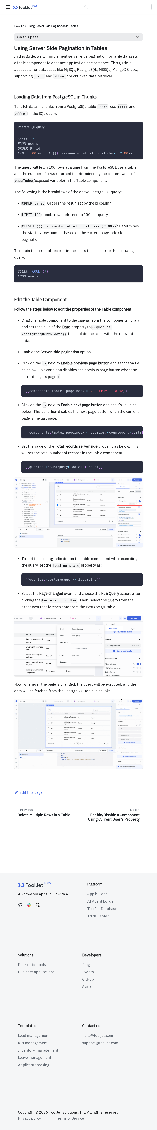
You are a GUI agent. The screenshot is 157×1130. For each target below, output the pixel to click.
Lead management (34, 1035)
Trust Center (98, 916)
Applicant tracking (33, 1065)
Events (88, 972)
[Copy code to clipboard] (137, 138)
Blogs (87, 964)
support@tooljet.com (100, 1043)
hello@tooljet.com (97, 1035)
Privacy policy (29, 1118)
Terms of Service (70, 1118)
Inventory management (38, 1050)
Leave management (34, 1057)
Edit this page (30, 792)
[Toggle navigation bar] (8, 7)
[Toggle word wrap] (129, 432)
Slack (86, 986)
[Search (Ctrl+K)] (117, 7)
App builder (97, 894)
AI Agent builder (101, 901)
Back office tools (32, 964)
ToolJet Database (102, 908)
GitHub (88, 979)
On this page (27, 37)
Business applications (36, 972)
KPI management (33, 1043)
